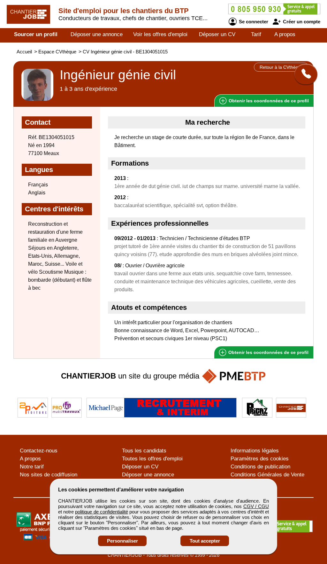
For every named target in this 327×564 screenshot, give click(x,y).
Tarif (256, 34)
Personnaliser (122, 541)
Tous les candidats (144, 451)
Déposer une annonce (97, 34)
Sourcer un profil (35, 34)
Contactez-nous (38, 451)
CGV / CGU (256, 506)
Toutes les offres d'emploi (152, 459)
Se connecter (253, 21)
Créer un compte (301, 21)
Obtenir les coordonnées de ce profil (267, 352)
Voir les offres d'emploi (160, 34)
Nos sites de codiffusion (48, 475)
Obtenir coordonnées (268, 100)
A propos (284, 34)
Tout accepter (205, 541)
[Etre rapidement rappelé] (303, 74)
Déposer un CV (217, 34)
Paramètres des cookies (260, 459)
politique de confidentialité (101, 511)
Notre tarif (32, 467)
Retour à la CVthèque (281, 67)
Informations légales (255, 451)
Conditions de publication (260, 467)
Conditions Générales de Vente (267, 475)
